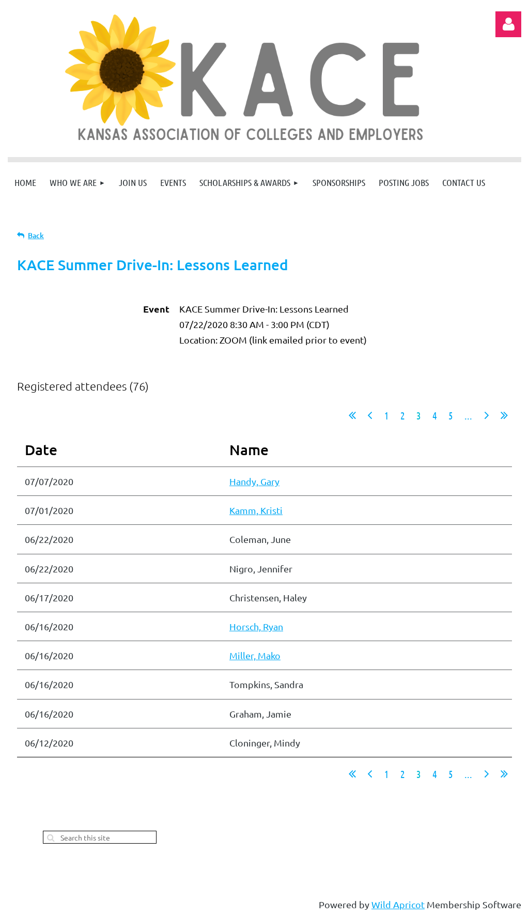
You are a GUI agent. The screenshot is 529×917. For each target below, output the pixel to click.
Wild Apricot (398, 904)
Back (36, 235)
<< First (352, 415)
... (468, 415)
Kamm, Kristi (256, 510)
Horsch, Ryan (256, 626)
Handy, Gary (254, 481)
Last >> (504, 415)
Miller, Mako (255, 655)
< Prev (370, 415)
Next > (486, 415)
